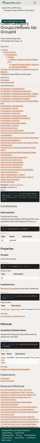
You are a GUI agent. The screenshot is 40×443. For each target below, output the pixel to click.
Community (19, 433)
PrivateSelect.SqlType (10, 125)
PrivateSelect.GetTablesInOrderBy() (15, 99)
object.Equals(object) (9, 172)
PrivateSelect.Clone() (9, 108)
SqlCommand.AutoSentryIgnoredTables (17, 170)
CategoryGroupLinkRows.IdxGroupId (19, 10)
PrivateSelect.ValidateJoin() (12, 106)
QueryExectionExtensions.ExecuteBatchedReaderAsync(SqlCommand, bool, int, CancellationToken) (18, 397)
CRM (18, 185)
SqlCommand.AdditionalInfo (12, 130)
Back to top (6, 440)
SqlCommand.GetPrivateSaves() (14, 157)
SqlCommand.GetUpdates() (12, 162)
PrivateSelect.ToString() (10, 113)
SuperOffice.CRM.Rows (11, 8)
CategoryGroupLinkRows (11, 69)
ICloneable (5, 80)
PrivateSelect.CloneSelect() (12, 111)
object (5, 50)
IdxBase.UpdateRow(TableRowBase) (15, 369)
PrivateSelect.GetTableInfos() (13, 89)
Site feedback (30, 435)
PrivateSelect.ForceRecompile (13, 123)
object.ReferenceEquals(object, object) (17, 177)
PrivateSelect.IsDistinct (10, 120)
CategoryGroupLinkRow (21, 64)
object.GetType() (8, 182)
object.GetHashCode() (10, 179)
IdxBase (11, 57)
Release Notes (8, 435)
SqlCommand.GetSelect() (11, 167)
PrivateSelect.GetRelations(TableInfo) (16, 91)
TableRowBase (3, 360)
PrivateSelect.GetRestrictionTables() (15, 118)
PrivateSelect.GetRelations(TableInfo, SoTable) (20, 94)
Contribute (31, 438)
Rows (21, 185)
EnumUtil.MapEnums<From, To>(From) (16, 390)
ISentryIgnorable (7, 82)
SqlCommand (10, 52)
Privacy (19, 435)
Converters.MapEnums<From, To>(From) (17, 392)
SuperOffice (12, 185)
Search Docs (7, 438)
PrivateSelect (11, 55)
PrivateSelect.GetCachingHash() (14, 116)
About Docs (19, 438)
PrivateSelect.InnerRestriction (13, 316)
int (2, 240)
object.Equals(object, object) (13, 174)
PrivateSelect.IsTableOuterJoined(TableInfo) (18, 96)
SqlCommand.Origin (9, 128)
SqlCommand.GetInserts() (11, 160)
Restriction (8, 288)
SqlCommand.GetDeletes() (12, 165)
